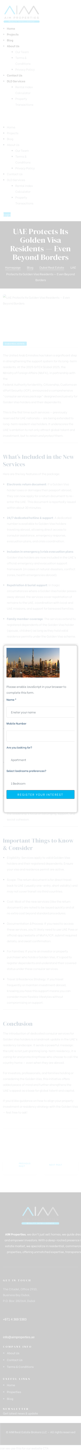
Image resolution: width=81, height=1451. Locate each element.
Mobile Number (16, 723)
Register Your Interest (40, 794)
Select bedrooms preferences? (26, 771)
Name (11, 699)
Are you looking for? (19, 747)
